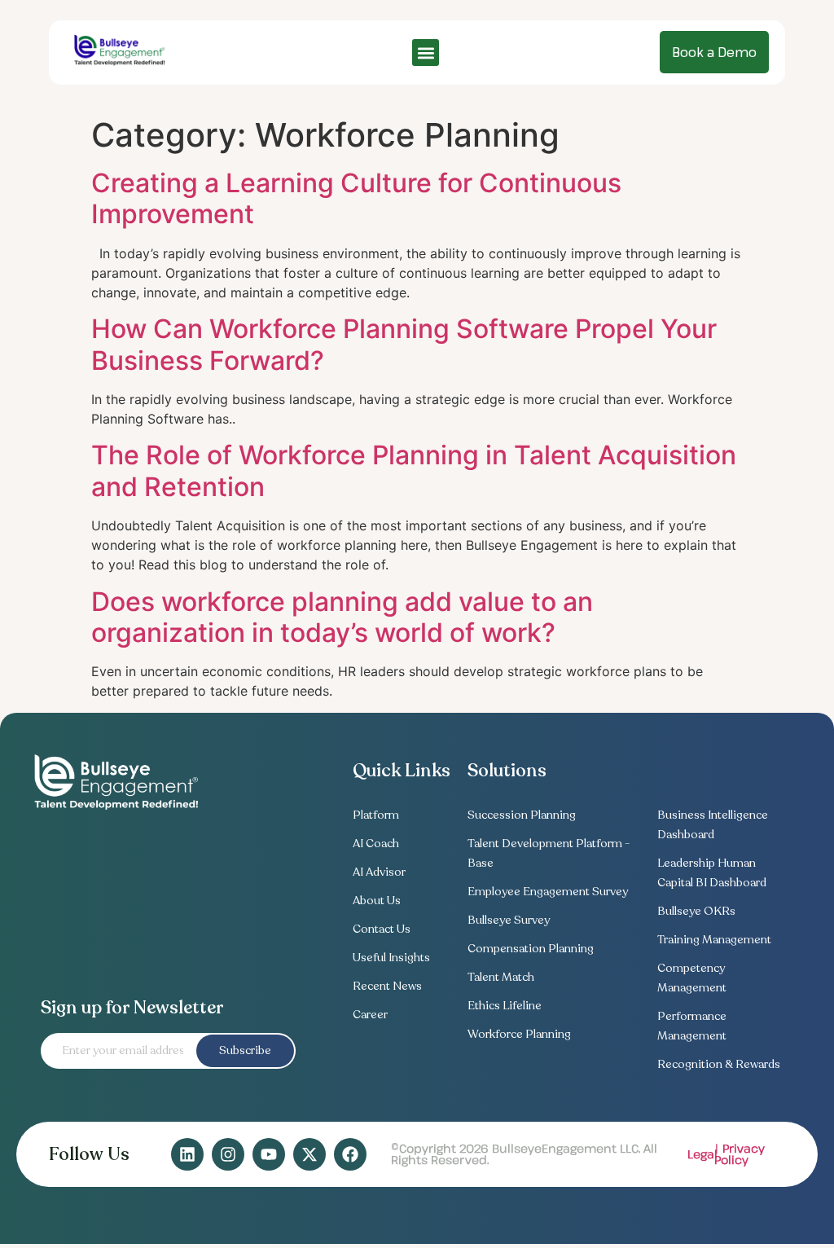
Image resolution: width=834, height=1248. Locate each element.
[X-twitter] (309, 1154)
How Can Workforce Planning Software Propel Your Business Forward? (404, 344)
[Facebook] (350, 1154)
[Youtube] (268, 1154)
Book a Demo (714, 52)
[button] (425, 52)
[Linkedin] (187, 1154)
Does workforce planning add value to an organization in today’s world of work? (342, 617)
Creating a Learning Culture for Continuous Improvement (356, 198)
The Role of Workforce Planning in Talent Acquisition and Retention (413, 470)
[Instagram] (228, 1154)
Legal (702, 1154)
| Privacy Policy (739, 1153)
